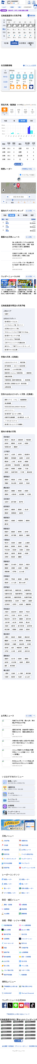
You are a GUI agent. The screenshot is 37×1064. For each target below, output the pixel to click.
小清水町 (13, 494)
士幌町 (20, 543)
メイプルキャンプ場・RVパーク (14, 325)
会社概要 (4, 1046)
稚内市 (6, 440)
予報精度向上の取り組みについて (18, 1014)
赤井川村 (27, 651)
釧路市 (6, 532)
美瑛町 (26, 461)
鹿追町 (6, 546)
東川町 (20, 461)
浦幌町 (20, 557)
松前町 (20, 658)
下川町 (26, 468)
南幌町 (21, 619)
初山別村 (13, 483)
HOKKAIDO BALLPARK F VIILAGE (15, 407)
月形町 (6, 626)
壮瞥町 (13, 568)
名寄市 (20, 454)
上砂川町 (7, 622)
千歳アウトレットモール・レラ (21, 346)
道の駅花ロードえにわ (11, 321)
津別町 (20, 491)
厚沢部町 (28, 673)
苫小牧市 (13, 564)
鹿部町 (28, 662)
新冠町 (20, 579)
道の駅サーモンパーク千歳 (12, 335)
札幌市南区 (29, 594)
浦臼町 (13, 626)
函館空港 (29, 373)
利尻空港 (22, 362)
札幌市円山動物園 (10, 417)
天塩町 (28, 483)
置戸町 (21, 502)
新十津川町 (21, 626)
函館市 (6, 658)
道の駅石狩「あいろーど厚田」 (13, 414)
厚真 (7, 231)
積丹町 (26, 647)
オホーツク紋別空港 (19, 366)
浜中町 (26, 532)
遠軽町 (13, 509)
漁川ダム (7, 346)
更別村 (14, 550)
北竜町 (21, 629)
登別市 (21, 564)
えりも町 (13, 582)
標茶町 (6, 535)
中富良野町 (17, 465)
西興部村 (13, 513)
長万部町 (12, 665)
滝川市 (20, 615)
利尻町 (26, 443)
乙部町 (6, 677)
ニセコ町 (13, 640)
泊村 (12, 647)
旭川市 (6, 454)
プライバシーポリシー (21, 1046)
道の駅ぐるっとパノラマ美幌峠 (13, 424)
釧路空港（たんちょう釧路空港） (14, 373)
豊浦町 (6, 568)
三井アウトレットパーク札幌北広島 (15, 342)
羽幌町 (6, 483)
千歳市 (24, 601)
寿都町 (20, 637)
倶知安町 (21, 644)
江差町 (13, 673)
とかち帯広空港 (17, 369)
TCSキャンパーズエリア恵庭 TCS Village (16, 332)
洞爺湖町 (7, 571)
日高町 (6, 579)
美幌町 (13, 491)
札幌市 (6, 314)
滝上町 (26, 509)
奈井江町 (28, 619)
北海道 (12, 7)
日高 (7, 227)
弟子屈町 (13, 535)
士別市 (13, 454)
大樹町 (21, 550)
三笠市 (13, 615)
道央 (19, 7)
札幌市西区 (8, 597)
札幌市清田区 (8, 601)
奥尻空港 (27, 380)
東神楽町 (13, 458)
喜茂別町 (7, 644)
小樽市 (6, 637)
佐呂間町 (21, 494)
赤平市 (6, 615)
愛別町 (6, 461)
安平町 (14, 571)
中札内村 (7, 550)
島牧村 (13, 637)
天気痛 (5, 81)
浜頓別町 (20, 440)
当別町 (21, 604)
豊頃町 (20, 553)
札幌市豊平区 (19, 594)
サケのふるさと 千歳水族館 (12, 339)
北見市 (6, 502)
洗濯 (5, 87)
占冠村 (6, 468)
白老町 (20, 568)
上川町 (13, 461)
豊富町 (13, 443)
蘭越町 (6, 640)
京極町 (14, 644)
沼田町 (28, 629)
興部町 (6, 513)
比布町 (28, 458)
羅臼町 (6, 524)
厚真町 (26, 568)
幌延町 (16, 447)
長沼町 (21, 622)
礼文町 (20, 443)
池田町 (13, 553)
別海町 (13, 520)
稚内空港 (7, 369)
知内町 (6, 662)
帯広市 (6, 543)
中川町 (22, 472)
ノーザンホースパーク (11, 421)
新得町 (13, 546)
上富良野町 (8, 465)
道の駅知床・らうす (23, 417)
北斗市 (13, 658)
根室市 (6, 520)
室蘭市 (6, 564)
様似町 (6, 582)
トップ (4, 7)
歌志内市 (7, 619)
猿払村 (13, 440)
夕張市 (6, 612)
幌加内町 (29, 472)
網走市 (6, 491)
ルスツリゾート (9, 410)
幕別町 (6, 553)
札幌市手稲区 (28, 597)
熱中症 (5, 76)
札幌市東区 (27, 590)
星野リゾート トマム (11, 399)
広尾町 (28, 550)
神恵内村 (19, 647)
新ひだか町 (22, 582)
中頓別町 (28, 440)
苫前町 (26, 479)
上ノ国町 (20, 673)
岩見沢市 (13, 612)
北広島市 (7, 604)
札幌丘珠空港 (8, 376)
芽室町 (26, 546)
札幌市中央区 (8, 590)
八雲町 (6, 673)
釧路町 (13, 532)
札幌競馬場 (23, 399)
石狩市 (14, 604)
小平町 (20, 479)
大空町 (29, 494)
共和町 (29, 644)
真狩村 (21, 640)
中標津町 (20, 520)
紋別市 (6, 509)
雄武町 (21, 513)
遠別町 (21, 483)
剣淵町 (20, 468)
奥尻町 (13, 677)
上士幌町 (27, 543)
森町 (6, 665)
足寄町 (6, 557)
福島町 (26, 658)
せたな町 (27, 677)
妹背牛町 (29, 626)
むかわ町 (21, 571)
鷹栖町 (6, 458)
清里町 (6, 494)
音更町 (13, 543)
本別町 (26, 553)
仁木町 (13, 651)
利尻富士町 (8, 447)
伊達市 (28, 564)
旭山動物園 (8, 403)
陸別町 (13, 557)
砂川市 (26, 615)
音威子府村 (14, 472)
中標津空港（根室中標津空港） (13, 380)
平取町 (13, 579)
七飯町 (21, 662)
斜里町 (26, 491)
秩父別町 (7, 629)
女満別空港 (8, 387)
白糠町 (28, 535)
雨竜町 (14, 629)
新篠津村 (28, 604)
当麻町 (21, 458)
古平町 (6, 651)
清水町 (20, 546)
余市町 (20, 651)
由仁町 (14, 622)
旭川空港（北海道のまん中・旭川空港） (16, 383)
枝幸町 (6, 443)
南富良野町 (26, 465)
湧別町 (20, 509)
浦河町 (26, 579)
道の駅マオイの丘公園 (11, 349)
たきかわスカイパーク (11, 362)
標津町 (28, 520)
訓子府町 (13, 502)
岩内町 (6, 647)
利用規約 (11, 1046)
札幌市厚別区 (17, 597)
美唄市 (21, 612)
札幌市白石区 (8, 594)
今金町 (20, 677)
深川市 (14, 619)
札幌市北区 (18, 590)
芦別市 (28, 612)
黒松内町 (27, 637)
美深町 (6, 472)
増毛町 (13, 479)
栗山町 (28, 622)
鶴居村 (21, 535)
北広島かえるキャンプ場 (11, 328)
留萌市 (6, 479)
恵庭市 (30, 601)
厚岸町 (20, 532)
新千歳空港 (8, 366)
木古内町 (13, 662)
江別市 (17, 601)
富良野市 (27, 454)
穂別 (7, 223)
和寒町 (13, 468)
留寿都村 (28, 640)
